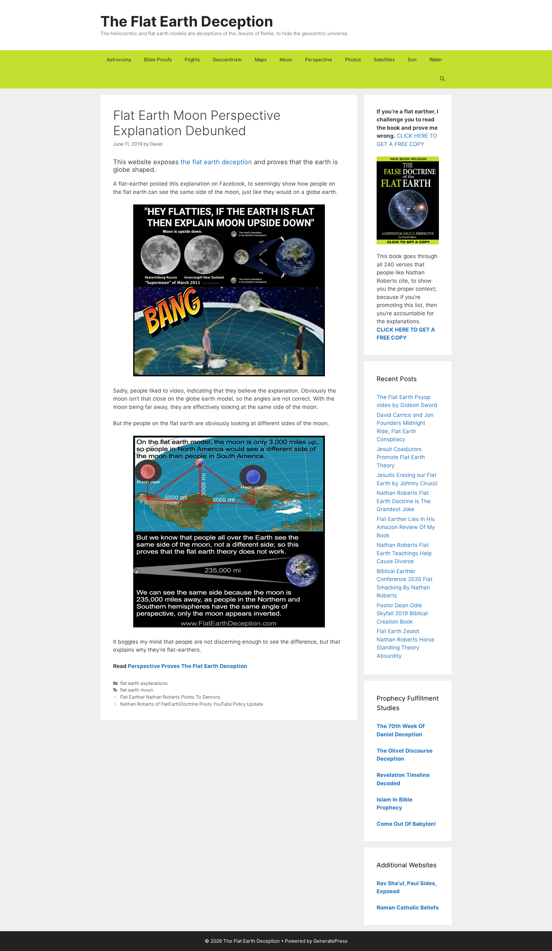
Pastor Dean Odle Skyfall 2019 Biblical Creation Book (402, 613)
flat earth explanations (144, 683)
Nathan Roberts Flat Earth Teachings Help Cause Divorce (404, 553)
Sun (412, 60)
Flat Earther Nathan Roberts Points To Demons (170, 697)
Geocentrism (227, 60)
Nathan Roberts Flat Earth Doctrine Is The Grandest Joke (404, 501)
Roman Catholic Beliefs (408, 907)
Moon (286, 60)
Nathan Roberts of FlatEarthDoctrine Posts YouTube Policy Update (191, 704)
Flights (192, 60)
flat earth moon (136, 690)
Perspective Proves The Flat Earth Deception (187, 666)
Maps (261, 60)
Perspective (318, 60)
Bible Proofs (158, 60)
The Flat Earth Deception (186, 21)
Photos (353, 60)
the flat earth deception (216, 162)
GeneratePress (330, 941)
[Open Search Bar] (442, 78)
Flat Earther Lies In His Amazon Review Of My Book (406, 527)
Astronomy (119, 60)
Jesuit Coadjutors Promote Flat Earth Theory (401, 457)
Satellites (384, 60)
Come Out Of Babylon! (406, 824)
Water (435, 60)
